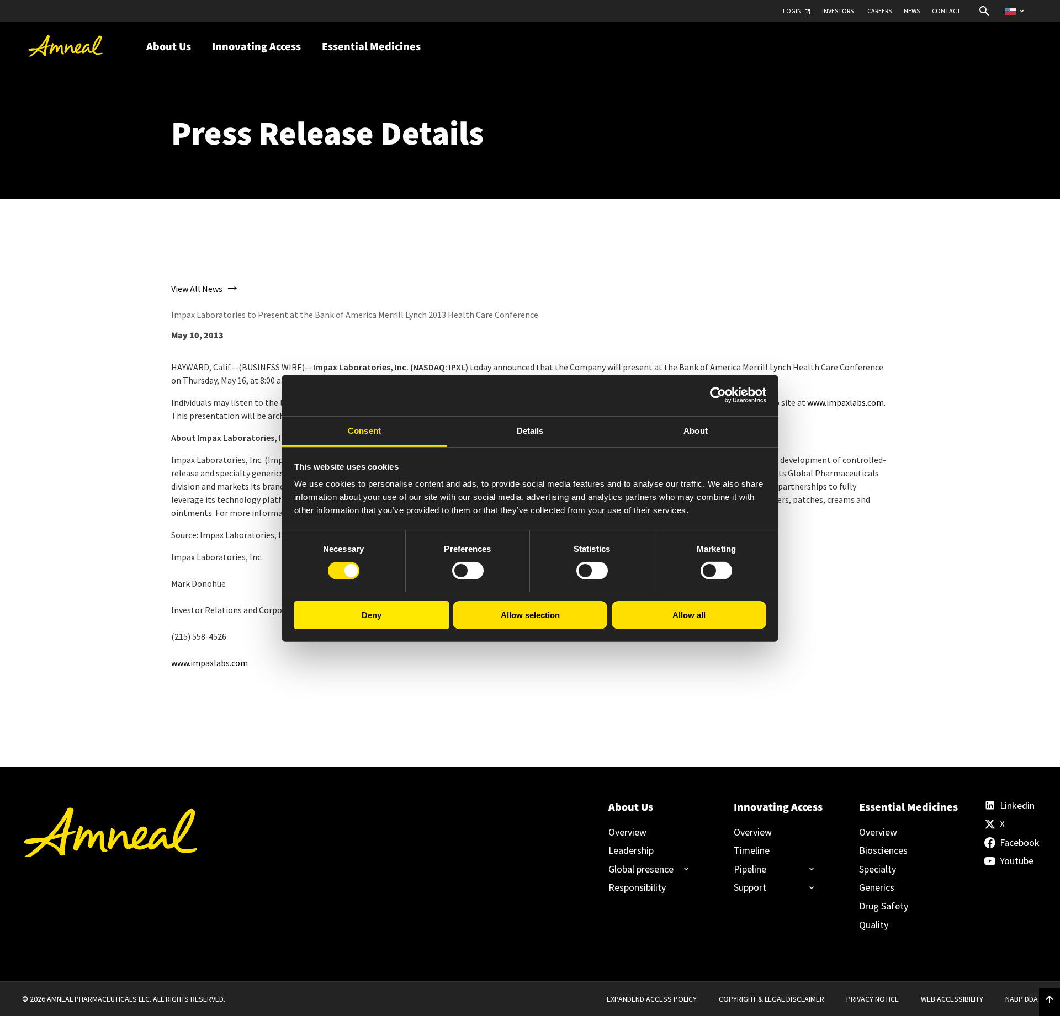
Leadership (631, 850)
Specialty (877, 869)
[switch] (468, 570)
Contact (946, 11)
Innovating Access (778, 807)
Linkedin (1017, 806)
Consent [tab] (364, 430)
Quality (873, 925)
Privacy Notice (872, 999)
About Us (630, 807)
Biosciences (883, 850)
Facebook (1019, 843)
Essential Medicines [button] (371, 47)
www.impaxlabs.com (845, 402)
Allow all (689, 614)
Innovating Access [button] (256, 47)
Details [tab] (530, 430)
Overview (627, 832)
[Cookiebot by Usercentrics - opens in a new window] (718, 395)
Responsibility (637, 887)
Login (792, 11)
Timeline (752, 850)
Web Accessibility (952, 999)
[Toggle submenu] (644, 869)
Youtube (1017, 861)
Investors (838, 11)
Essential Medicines (903, 807)
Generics (876, 887)
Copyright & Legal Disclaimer (771, 999)
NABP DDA (1021, 999)
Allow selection (530, 614)
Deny (371, 614)
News (912, 11)
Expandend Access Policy (652, 999)
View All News (196, 288)
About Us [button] (168, 47)
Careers (879, 11)
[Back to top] (1049, 1000)
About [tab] (695, 430)
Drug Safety (883, 906)
